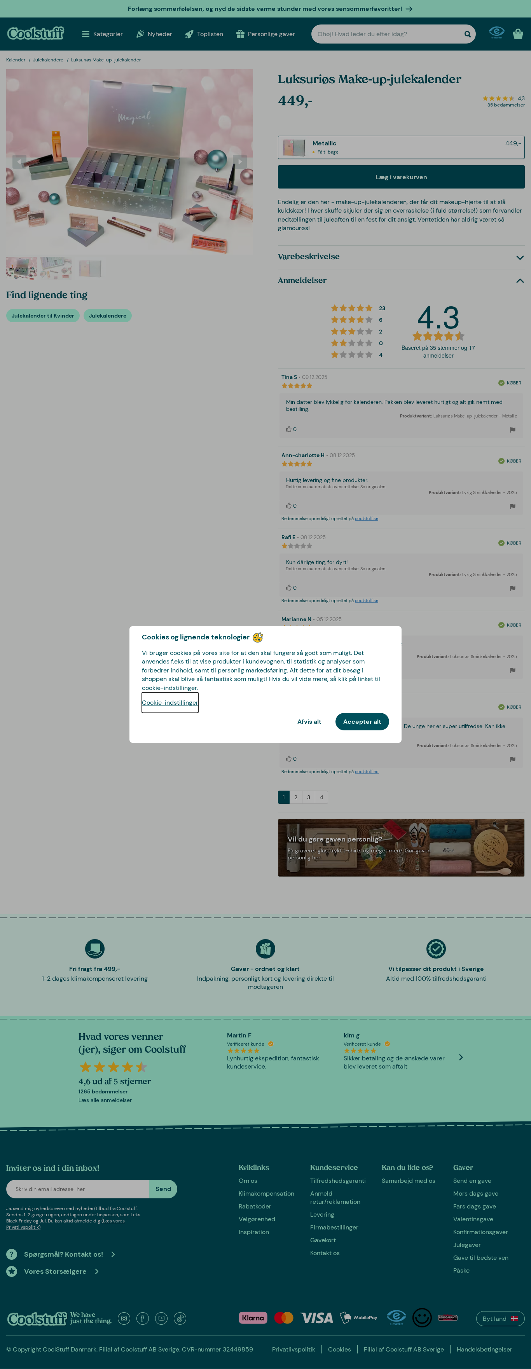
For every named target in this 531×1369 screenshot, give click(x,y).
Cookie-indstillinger (170, 702)
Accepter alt (362, 722)
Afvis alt (309, 722)
